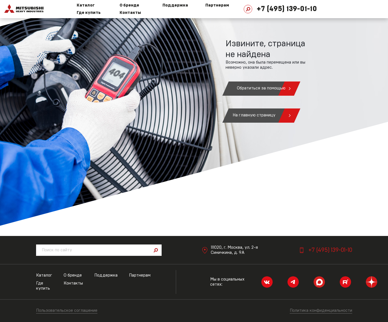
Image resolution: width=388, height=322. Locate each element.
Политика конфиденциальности (321, 310)
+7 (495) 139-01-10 (286, 8)
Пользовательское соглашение (66, 310)
